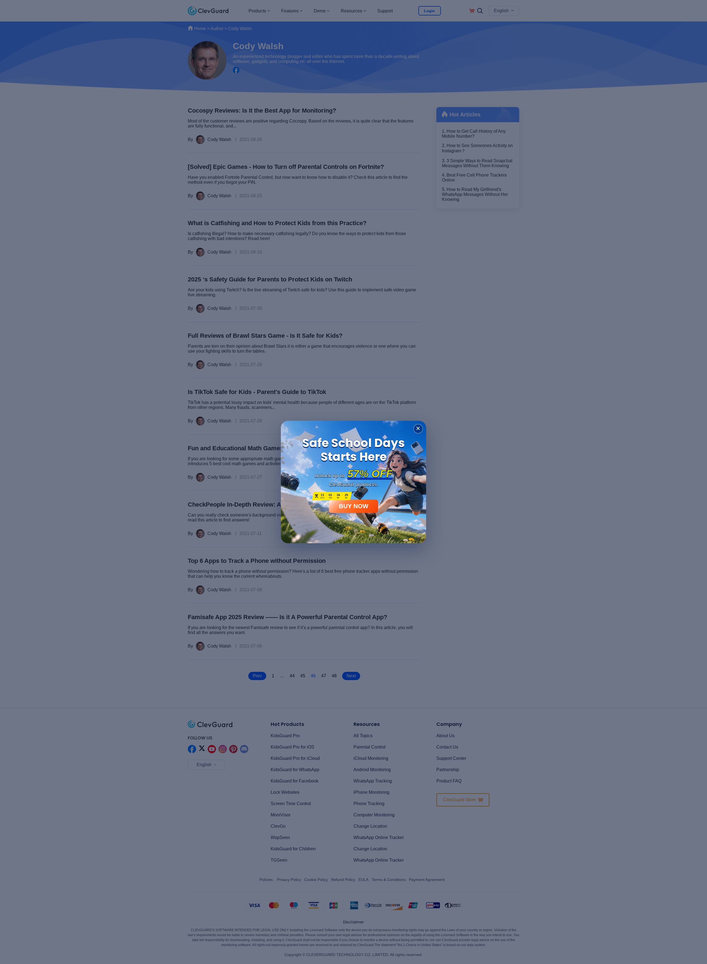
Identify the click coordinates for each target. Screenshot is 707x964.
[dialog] (353, 482)
